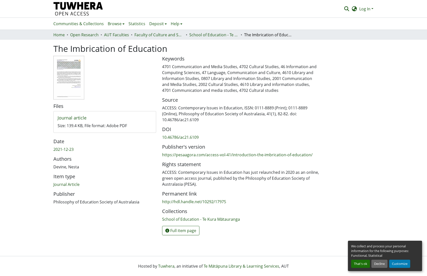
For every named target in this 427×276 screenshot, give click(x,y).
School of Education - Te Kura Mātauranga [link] (214, 35)
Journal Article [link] (66, 184)
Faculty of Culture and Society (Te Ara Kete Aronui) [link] (159, 35)
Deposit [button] (156, 23)
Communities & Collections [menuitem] (78, 23)
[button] (78, 9)
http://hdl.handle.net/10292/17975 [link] (194, 201)
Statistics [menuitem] (136, 23)
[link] (105, 118)
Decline (379, 263)
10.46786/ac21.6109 (180, 137)
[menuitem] (116, 24)
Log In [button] (365, 9)
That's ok (360, 263)
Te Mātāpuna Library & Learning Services (241, 266)
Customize (399, 263)
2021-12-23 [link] (63, 149)
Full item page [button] (182, 230)
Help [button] (175, 23)
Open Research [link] (84, 35)
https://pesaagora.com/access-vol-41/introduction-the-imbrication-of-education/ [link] (237, 155)
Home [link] (59, 35)
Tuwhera (166, 266)
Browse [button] (115, 23)
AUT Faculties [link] (116, 35)
